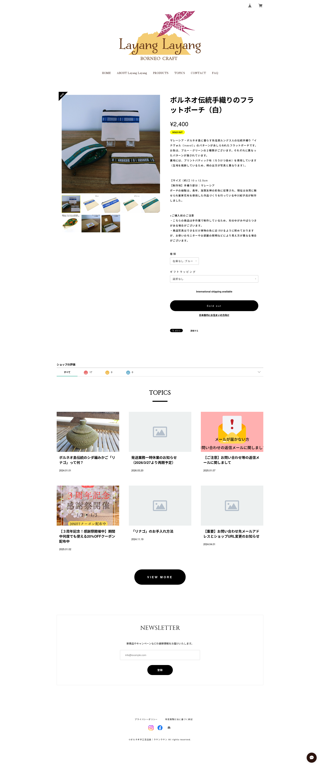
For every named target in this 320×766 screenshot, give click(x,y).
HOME (106, 73)
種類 (173, 254)
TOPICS (179, 73)
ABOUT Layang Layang (132, 73)
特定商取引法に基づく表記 (179, 719)
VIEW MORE (160, 577)
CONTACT (198, 73)
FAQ (215, 73)
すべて (67, 372)
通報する (194, 331)
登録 (160, 670)
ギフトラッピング (183, 271)
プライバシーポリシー (146, 719)
